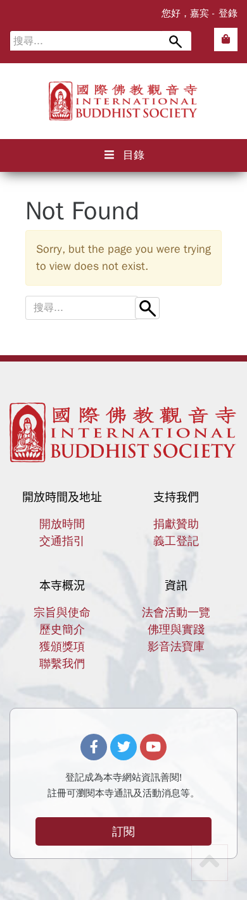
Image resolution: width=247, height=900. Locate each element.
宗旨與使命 (62, 612)
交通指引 (62, 541)
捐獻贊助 (176, 524)
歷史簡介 (62, 629)
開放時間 (62, 524)
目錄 (133, 155)
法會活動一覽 (176, 612)
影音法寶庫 (176, 647)
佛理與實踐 (176, 629)
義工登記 (176, 541)
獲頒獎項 (62, 647)
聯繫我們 (62, 664)
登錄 (228, 13)
